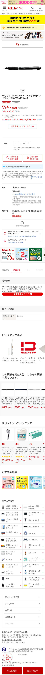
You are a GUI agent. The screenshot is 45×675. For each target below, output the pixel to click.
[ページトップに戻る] (41, 667)
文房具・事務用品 (19, 13)
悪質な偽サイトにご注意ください (13, 642)
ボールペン (39, 13)
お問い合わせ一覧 (18, 663)
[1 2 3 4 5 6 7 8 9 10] (22, 143)
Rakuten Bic (15, 8)
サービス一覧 (6, 663)
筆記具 (30, 13)
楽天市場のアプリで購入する (22, 126)
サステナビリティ (32, 663)
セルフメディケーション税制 (12, 640)
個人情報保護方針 (8, 665)
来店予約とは (35, 177)
